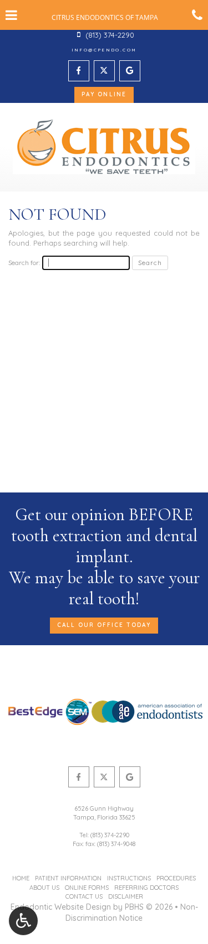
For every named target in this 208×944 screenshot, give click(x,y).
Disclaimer (125, 896)
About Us (44, 887)
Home (20, 878)
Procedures (176, 878)
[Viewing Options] (23, 921)
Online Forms (87, 887)
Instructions (129, 878)
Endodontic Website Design (61, 907)
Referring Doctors (146, 887)
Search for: (24, 262)
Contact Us (84, 896)
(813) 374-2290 (109, 835)
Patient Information (68, 878)
